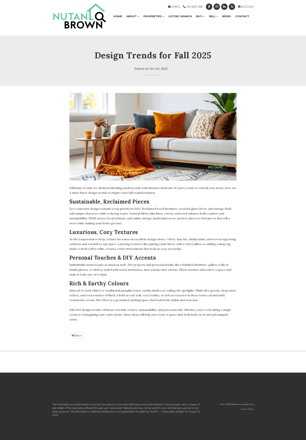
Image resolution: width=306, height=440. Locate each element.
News (226, 16)
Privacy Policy (247, 409)
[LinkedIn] (225, 6)
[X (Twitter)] (232, 6)
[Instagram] (217, 6)
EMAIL (175, 6)
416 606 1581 (194, 6)
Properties (152, 16)
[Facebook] (209, 6)
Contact (242, 16)
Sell (212, 16)
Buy (199, 16)
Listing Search (180, 16)
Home (118, 16)
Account (247, 6)
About (131, 16)
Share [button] (77, 335)
